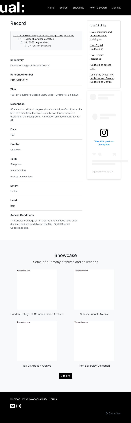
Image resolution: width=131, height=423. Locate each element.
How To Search (98, 7)
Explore (65, 375)
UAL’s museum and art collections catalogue (101, 35)
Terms (53, 399)
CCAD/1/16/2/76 (19, 80)
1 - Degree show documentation (37, 38)
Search (64, 7)
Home (51, 7)
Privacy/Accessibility (34, 399)
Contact (116, 7)
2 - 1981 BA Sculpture (39, 45)
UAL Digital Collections (96, 47)
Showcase (78, 7)
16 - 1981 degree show (36, 42)
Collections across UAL (100, 66)
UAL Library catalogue (97, 57)
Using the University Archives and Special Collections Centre (102, 78)
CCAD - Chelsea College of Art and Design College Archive (43, 35)
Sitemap (15, 399)
